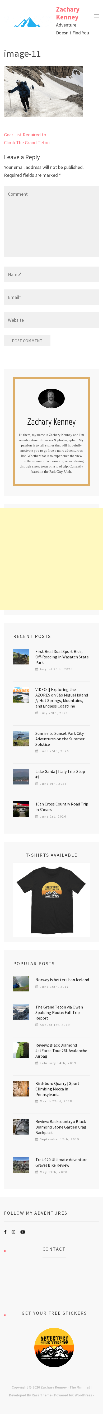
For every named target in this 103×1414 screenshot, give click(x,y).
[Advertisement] (51, 559)
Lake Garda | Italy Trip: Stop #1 (60, 774)
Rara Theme (42, 1395)
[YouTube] (22, 1232)
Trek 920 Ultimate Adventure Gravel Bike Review (61, 1162)
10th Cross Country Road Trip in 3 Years (61, 806)
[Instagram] (13, 1232)
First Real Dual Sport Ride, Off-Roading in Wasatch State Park (62, 657)
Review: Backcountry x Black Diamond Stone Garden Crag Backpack (60, 1127)
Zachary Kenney (67, 13)
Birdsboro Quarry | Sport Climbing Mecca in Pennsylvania (57, 1089)
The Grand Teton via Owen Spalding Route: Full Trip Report (59, 1012)
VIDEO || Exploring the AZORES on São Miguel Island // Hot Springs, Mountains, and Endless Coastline (61, 698)
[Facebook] (5, 1232)
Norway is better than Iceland (62, 979)
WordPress (83, 1395)
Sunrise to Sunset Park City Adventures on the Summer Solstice (60, 739)
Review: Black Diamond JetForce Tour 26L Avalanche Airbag (61, 1050)
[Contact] (54, 1283)
